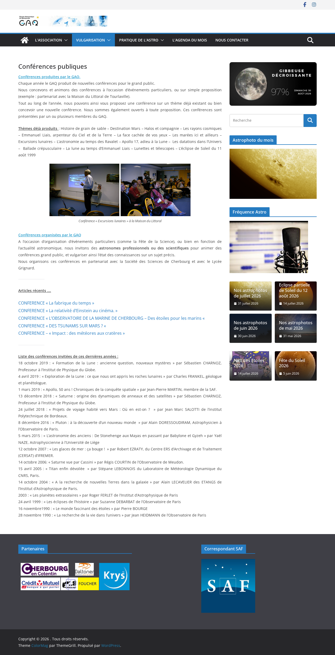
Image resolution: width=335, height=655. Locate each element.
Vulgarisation (90, 40)
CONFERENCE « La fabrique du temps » (56, 303)
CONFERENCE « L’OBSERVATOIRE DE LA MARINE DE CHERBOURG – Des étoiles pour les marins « (112, 318)
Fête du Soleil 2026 (292, 363)
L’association (48, 40)
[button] (65, 40)
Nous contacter (231, 40)
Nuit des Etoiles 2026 (249, 363)
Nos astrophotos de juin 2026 (250, 325)
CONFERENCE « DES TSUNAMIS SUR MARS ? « (62, 326)
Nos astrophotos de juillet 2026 (250, 293)
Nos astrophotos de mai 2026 (295, 325)
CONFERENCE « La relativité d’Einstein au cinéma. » (68, 310)
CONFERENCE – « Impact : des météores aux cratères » (71, 333)
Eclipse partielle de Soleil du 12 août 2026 (294, 290)
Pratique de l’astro (138, 40)
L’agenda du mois (189, 40)
